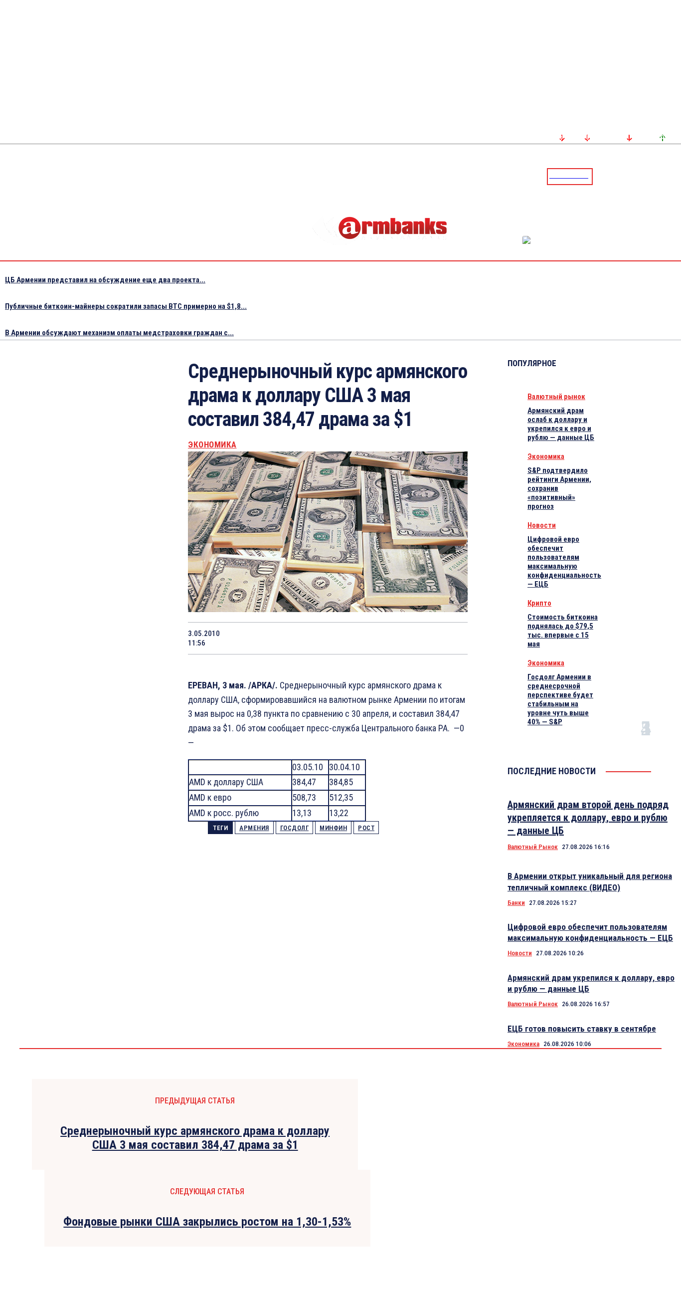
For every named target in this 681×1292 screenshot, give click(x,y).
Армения (254, 828)
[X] (272, 638)
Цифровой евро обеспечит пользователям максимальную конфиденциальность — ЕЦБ (564, 562)
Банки (516, 902)
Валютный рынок (556, 396)
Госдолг (294, 828)
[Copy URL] (414, 638)
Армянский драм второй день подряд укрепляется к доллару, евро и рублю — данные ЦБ (588, 818)
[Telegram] (651, 176)
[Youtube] (663, 176)
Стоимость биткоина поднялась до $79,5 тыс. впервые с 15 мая (562, 630)
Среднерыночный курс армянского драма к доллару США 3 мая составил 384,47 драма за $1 (195, 1138)
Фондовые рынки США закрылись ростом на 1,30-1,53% (207, 1222)
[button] (603, 176)
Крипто (539, 603)
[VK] (379, 638)
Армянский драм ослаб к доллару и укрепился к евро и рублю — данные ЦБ (560, 424)
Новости (541, 525)
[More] (451, 638)
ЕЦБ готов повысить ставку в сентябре (582, 1029)
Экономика (212, 444)
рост (366, 828)
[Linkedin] (675, 176)
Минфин (333, 828)
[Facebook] (639, 176)
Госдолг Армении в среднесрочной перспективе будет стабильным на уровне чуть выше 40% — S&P (560, 699)
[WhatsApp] (308, 638)
